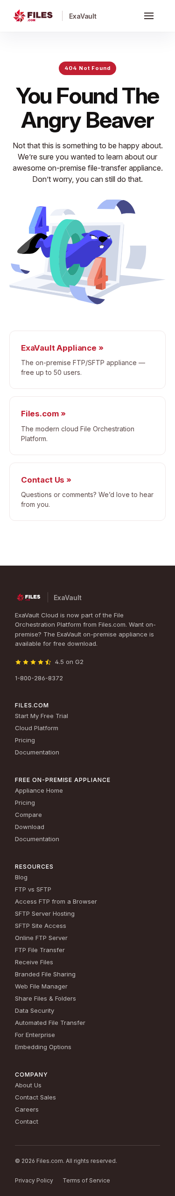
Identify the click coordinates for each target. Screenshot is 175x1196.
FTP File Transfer (40, 950)
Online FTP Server (41, 937)
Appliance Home (39, 790)
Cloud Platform (36, 728)
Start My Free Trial (41, 715)
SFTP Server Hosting (45, 913)
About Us (28, 1085)
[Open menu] (149, 16)
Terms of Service (86, 1180)
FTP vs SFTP (33, 889)
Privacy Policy (34, 1180)
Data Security (34, 1010)
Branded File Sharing (45, 974)
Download (29, 826)
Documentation (37, 752)
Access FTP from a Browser (56, 901)
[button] (149, 16)
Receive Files (34, 962)
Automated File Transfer (50, 1022)
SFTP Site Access (40, 925)
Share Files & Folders (45, 998)
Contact (26, 1121)
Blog (21, 877)
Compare (28, 814)
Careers (27, 1109)
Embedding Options (43, 1047)
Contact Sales (35, 1097)
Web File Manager (41, 986)
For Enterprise (35, 1034)
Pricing (25, 740)
